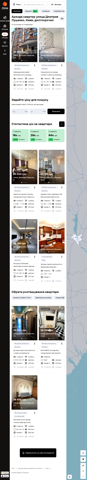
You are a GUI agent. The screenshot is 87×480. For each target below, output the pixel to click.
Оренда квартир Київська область (30, 468)
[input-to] (38, 111)
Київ (47, 468)
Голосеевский (47, 257)
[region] (76, 240)
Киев (43, 260)
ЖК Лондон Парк (20, 413)
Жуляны (17, 69)
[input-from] (20, 111)
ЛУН (13, 468)
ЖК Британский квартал (22, 65)
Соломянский (19, 416)
